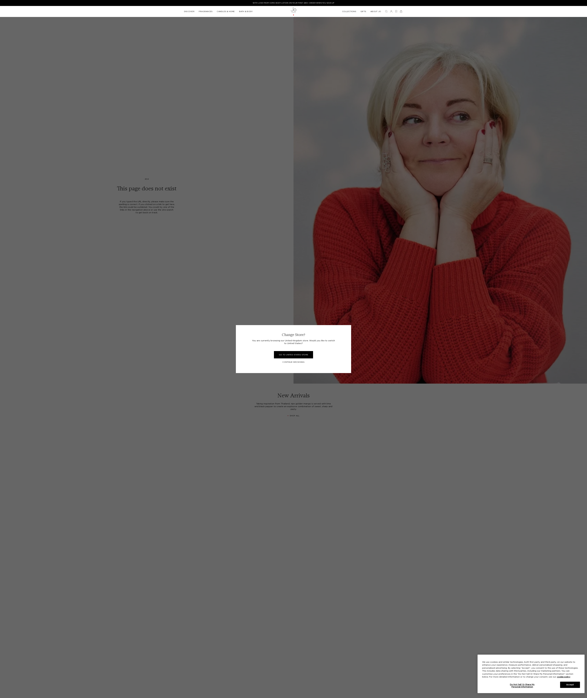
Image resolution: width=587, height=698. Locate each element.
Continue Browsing (293, 362)
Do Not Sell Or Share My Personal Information (522, 686)
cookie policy (563, 677)
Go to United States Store (293, 355)
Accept (570, 685)
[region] (531, 674)
